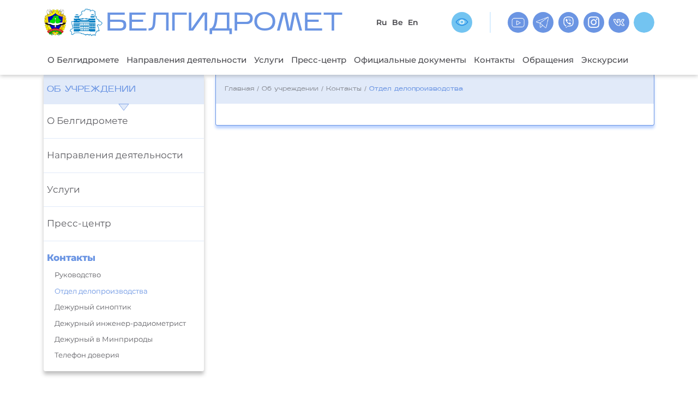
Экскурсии (604, 60)
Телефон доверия (87, 355)
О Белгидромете (83, 60)
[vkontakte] (619, 22)
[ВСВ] (462, 22)
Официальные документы (410, 60)
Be (397, 22)
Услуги (269, 60)
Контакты (494, 60)
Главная (239, 89)
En (413, 22)
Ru (381, 22)
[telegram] (543, 22)
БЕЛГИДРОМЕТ (224, 24)
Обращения (548, 60)
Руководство (78, 275)
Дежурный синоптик (93, 307)
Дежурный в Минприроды (104, 339)
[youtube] (518, 22)
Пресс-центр (318, 60)
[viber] (568, 22)
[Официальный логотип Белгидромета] (88, 22)
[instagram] (593, 22)
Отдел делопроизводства (101, 291)
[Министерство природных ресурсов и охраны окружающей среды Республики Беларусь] (57, 22)
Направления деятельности (186, 60)
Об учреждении (91, 89)
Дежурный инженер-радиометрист (120, 323)
